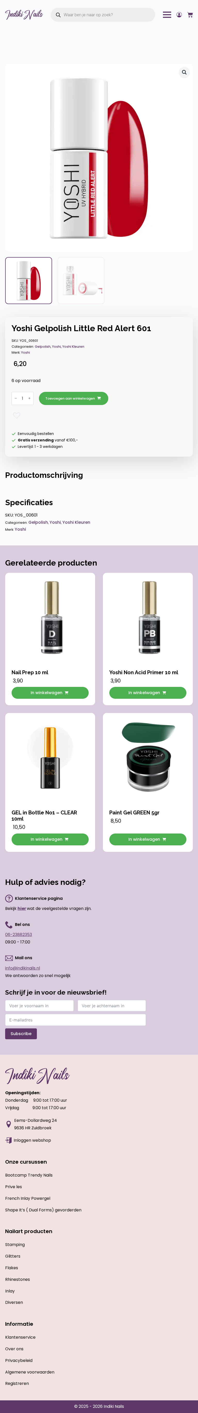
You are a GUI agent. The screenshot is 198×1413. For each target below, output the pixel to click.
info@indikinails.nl (22, 968)
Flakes (11, 1268)
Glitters (12, 1256)
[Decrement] (16, 398)
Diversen (14, 1302)
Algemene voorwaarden (29, 1372)
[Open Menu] (167, 15)
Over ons (14, 1349)
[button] (184, 72)
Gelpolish (43, 346)
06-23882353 (18, 935)
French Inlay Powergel (27, 1198)
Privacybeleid (18, 1360)
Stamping (15, 1245)
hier (22, 908)
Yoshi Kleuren (73, 346)
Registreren (17, 1383)
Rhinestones (17, 1279)
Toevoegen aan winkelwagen (70, 398)
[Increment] (29, 398)
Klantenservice (20, 1337)
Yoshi (56, 346)
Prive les (13, 1187)
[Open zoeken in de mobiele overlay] (103, 14)
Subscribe (21, 1034)
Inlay (10, 1291)
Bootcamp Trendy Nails (29, 1175)
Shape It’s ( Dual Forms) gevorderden (43, 1210)
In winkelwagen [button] (46, 693)
